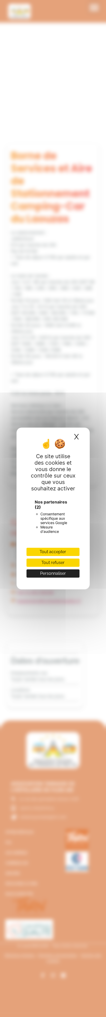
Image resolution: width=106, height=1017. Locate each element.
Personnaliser (53, 573)
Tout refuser (53, 562)
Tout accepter (53, 551)
